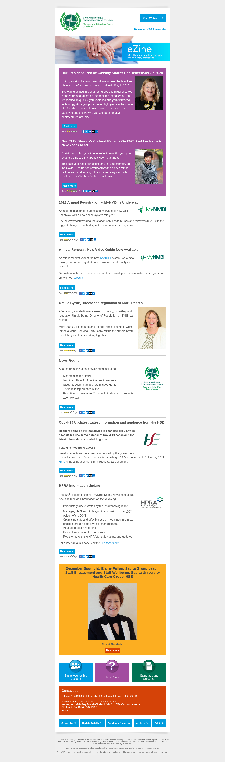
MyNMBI (106, 258)
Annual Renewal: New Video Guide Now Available (99, 249)
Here (62, 461)
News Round (69, 360)
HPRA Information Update (79, 485)
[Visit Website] (147, 18)
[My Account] (92, 727)
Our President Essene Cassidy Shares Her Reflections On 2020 (112, 73)
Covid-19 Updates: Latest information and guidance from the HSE (111, 422)
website (79, 277)
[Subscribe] (69, 727)
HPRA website (110, 542)
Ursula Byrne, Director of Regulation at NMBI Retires (101, 303)
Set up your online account (76, 677)
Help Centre (112, 677)
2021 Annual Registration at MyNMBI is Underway (99, 202)
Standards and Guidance (149, 677)
